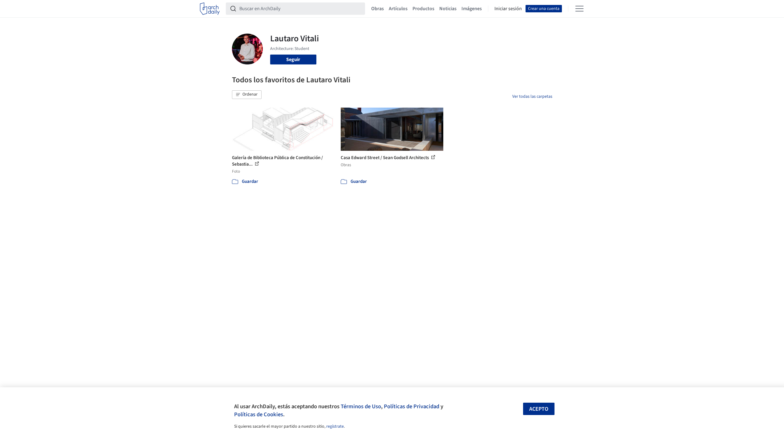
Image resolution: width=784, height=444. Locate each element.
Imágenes (471, 8)
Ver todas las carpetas (532, 96)
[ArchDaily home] (210, 8)
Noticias (448, 8)
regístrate (335, 426)
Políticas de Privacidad (411, 406)
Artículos (398, 8)
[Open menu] (579, 9)
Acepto (538, 409)
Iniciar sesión (508, 8)
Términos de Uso (361, 406)
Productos (423, 8)
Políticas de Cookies (258, 414)
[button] (247, 94)
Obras (377, 8)
